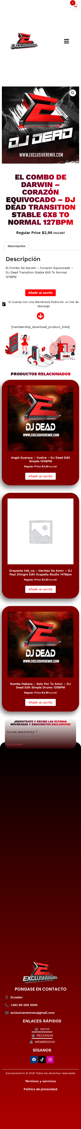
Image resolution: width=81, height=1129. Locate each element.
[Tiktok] (42, 1059)
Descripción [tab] (16, 246)
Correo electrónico (22, 732)
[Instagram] (50, 1059)
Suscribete (14, 744)
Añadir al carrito (40, 292)
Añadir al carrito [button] (40, 476)
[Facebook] (33, 1059)
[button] (72, 93)
